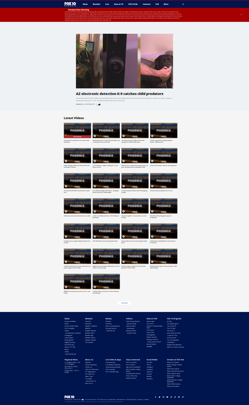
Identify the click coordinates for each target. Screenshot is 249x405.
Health (67, 331)
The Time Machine (173, 340)
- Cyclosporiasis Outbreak (73, 333)
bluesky (175, 397)
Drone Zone (150, 332)
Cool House (150, 330)
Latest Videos (69, 338)
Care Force (150, 324)
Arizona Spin (150, 321)
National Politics (131, 331)
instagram (163, 397)
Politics (129, 318)
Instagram (150, 367)
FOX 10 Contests (131, 362)
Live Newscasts (110, 362)
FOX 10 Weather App (112, 372)
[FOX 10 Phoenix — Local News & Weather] (71, 4)
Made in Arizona (152, 337)
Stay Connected (133, 359)
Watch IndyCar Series (173, 373)
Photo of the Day (131, 376)
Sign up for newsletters (133, 367)
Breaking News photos (133, 373)
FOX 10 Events (130, 365)
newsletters (182, 397)
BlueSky (149, 376)
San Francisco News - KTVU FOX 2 (71, 367)
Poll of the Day (69, 345)
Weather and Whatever (174, 345)
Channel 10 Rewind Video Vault (154, 327)
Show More (124, 303)
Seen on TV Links (70, 347)
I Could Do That (172, 335)
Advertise (88, 362)
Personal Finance (111, 328)
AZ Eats (169, 321)
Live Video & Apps (113, 359)
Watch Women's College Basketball (174, 381)
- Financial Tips (110, 331)
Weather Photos (90, 338)
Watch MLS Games (173, 386)
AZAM (66, 324)
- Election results (131, 324)
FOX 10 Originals (174, 318)
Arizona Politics (131, 326)
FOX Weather (89, 342)
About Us (89, 359)
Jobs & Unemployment (113, 326)
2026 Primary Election (133, 321)
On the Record (171, 338)
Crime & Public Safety (71, 326)
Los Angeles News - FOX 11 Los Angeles (72, 363)
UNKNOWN (170, 342)
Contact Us (88, 367)
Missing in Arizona (152, 339)
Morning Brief (69, 340)
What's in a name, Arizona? (175, 347)
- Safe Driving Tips (70, 354)
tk (171, 397)
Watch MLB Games (173, 369)
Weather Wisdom (90, 340)
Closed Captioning (90, 365)
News (67, 318)
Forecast (88, 321)
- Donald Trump (131, 333)
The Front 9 (170, 331)
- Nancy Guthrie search (154, 342)
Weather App (89, 335)
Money (108, 318)
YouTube (149, 362)
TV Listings (88, 379)
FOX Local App (110, 369)
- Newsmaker (130, 328)
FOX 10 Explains (70, 328)
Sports (67, 349)
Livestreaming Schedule (113, 367)
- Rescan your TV (90, 381)
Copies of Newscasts (91, 369)
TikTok (149, 365)
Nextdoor (150, 379)
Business (108, 321)
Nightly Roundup (70, 342)
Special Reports (151, 344)
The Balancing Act (172, 324)
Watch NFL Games (173, 362)
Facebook (150, 369)
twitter (159, 397)
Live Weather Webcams (113, 365)
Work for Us (89, 383)
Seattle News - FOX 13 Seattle (72, 371)
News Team (89, 376)
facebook (155, 397)
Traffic (67, 352)
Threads (149, 374)
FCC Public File (89, 374)
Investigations (151, 335)
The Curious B (171, 326)
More (166, 4)
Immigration (68, 335)
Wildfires (87, 328)
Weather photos (131, 378)
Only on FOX (152, 318)
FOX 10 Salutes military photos (133, 370)
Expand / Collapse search (183, 4)
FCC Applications (90, 372)
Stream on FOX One (175, 359)
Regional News (71, 359)
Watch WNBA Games (173, 384)
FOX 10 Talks (171, 328)
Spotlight (149, 346)
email (179, 397)
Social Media (152, 359)
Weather (89, 318)
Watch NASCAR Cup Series (175, 371)
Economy (108, 324)
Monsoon (88, 324)
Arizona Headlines (70, 321)
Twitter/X (149, 372)
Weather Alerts (89, 333)
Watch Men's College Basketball (173, 376)
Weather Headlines (91, 326)
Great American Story (174, 333)
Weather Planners (90, 331)
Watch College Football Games (174, 365)
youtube (167, 397)
